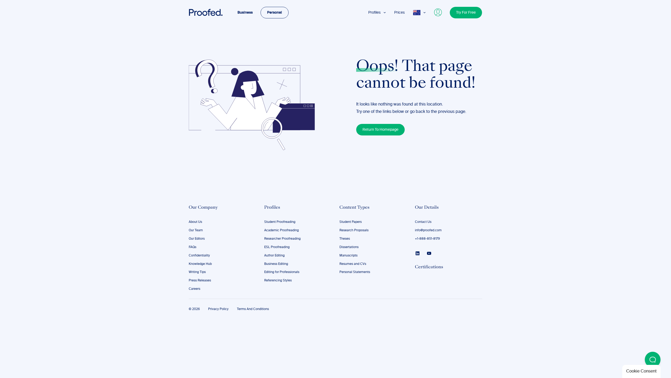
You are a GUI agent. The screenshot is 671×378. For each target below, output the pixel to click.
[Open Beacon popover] (653, 360)
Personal (274, 12)
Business (245, 12)
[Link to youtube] (429, 253)
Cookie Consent (641, 371)
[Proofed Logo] (206, 12)
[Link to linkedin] (417, 253)
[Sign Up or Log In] (438, 12)
